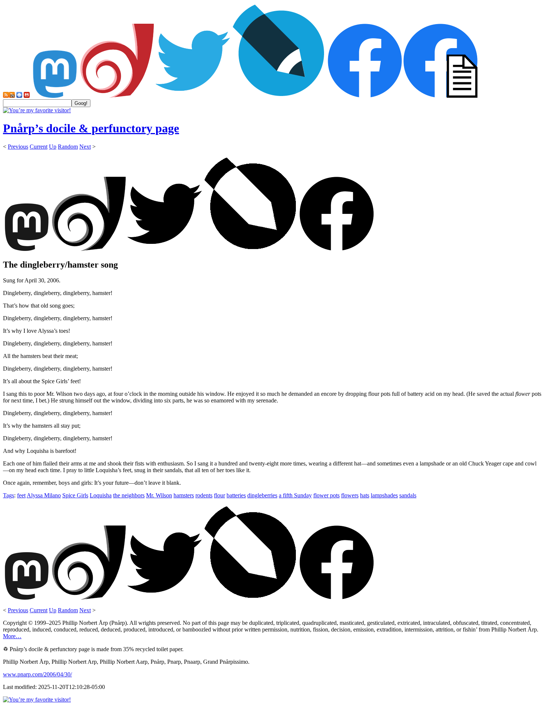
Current (38, 146)
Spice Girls (75, 495)
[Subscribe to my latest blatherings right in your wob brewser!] (12, 96)
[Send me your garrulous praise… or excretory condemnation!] (27, 96)
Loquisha (101, 495)
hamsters (184, 495)
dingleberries (262, 495)
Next (85, 146)
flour (219, 495)
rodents (203, 495)
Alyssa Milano (44, 495)
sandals (407, 495)
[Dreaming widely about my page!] (117, 96)
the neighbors (129, 495)
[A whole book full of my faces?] (365, 96)
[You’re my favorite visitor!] (37, 110)
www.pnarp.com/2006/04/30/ (37, 674)
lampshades (384, 495)
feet (21, 495)
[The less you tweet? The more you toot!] (55, 96)
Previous (18, 146)
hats (364, 495)
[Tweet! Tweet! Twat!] (193, 96)
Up (52, 146)
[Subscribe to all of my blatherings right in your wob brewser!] (6, 96)
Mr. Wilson (159, 495)
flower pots (326, 495)
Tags (8, 495)
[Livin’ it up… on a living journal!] (278, 96)
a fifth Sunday (295, 495)
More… (12, 636)
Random (68, 146)
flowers (350, 495)
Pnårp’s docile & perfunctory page (91, 128)
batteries (236, 495)
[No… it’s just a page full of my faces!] (440, 96)
